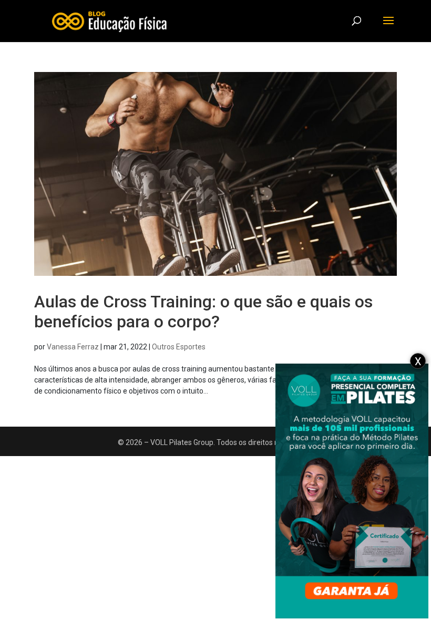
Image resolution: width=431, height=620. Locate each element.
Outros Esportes (179, 347)
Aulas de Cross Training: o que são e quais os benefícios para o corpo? (203, 312)
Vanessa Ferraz (73, 347)
